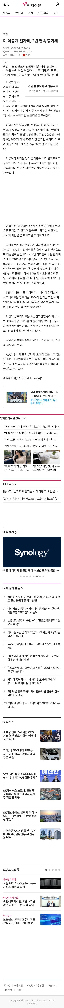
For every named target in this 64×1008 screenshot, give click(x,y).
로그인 (7, 985)
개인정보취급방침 (35, 985)
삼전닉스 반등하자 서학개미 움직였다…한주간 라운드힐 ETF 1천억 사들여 (33, 610)
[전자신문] (32, 4)
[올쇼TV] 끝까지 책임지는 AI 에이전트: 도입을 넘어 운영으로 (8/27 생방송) (32, 491)
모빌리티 (43, 13)
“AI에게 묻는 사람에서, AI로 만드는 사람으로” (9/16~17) (32, 499)
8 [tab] (43, 576)
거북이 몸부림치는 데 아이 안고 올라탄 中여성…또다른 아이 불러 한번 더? (31, 681)
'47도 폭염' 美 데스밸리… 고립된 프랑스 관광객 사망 (33, 646)
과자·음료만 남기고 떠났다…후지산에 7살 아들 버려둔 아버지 (33, 634)
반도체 (19, 13)
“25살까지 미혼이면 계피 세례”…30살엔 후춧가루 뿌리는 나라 (34, 669)
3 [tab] (27, 576)
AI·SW (6, 13)
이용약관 (18, 985)
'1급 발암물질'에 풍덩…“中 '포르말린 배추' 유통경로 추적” (33, 622)
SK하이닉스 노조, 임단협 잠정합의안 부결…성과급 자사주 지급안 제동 (19, 794)
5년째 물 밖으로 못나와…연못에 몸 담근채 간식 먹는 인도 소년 (33, 693)
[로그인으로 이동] (58, 4)
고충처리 (52, 985)
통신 (56, 13)
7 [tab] (40, 576)
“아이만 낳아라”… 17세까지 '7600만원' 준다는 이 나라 (33, 705)
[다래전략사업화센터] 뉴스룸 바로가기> (43, 402)
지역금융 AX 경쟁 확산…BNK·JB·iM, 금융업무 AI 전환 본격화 (19, 834)
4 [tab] (30, 576)
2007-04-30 (20, 55)
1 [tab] (20, 576)
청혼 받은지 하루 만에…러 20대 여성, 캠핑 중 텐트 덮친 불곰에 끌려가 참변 (33, 598)
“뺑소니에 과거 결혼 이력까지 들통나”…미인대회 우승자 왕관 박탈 (33, 657)
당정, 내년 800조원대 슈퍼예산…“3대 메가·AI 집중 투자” (20, 775)
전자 (30, 13)
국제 (5, 34)
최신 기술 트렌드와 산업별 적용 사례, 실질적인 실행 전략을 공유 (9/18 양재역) (30, 66)
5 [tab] (33, 576)
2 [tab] (24, 576)
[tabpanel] (32, 555)
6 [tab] (37, 576)
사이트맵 (8, 990)
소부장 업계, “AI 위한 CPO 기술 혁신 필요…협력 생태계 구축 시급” (19, 736)
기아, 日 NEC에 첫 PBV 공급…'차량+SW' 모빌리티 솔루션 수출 (19, 754)
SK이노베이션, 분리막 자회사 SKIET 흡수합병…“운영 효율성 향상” (20, 816)
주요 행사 (10, 532)
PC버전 (20, 990)
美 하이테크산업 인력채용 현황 (44, 91)
